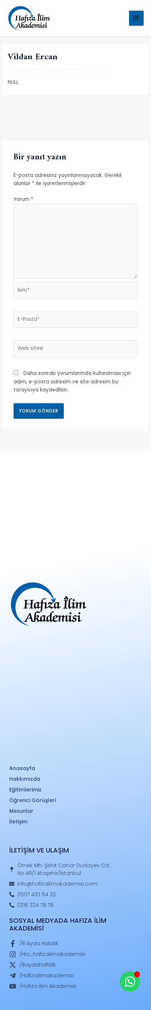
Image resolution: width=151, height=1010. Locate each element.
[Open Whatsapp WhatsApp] (130, 981)
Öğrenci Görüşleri (32, 800)
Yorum (23, 199)
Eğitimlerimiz (25, 789)
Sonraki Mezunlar (75, 125)
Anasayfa (22, 768)
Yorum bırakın (24, 69)
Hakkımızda (24, 779)
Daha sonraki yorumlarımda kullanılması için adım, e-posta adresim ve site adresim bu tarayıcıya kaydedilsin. (72, 381)
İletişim (18, 821)
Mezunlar (21, 811)
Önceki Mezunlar (75, 107)
